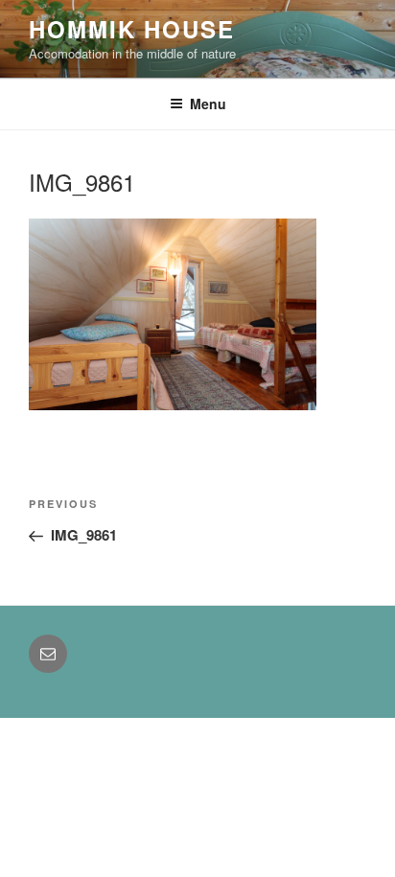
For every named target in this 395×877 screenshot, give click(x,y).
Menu (208, 103)
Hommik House (132, 28)
